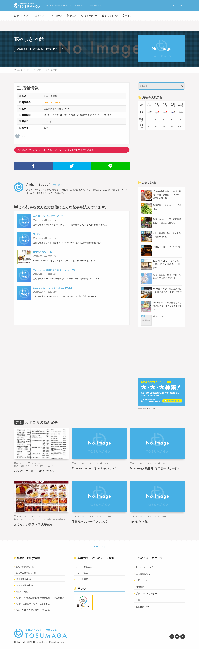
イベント (41, 15)
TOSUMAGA (39, 642)
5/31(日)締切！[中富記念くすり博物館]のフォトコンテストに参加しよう (167, 306)
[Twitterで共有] (72, 166)
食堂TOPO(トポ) (42, 251)
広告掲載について (144, 573)
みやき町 (20, 466)
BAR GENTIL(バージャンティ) (166, 247)
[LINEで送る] (110, 166)
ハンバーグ (51, 466)
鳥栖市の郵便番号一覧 (26, 573)
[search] (182, 86)
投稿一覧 (56, 185)
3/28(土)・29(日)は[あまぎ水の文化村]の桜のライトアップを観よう (167, 292)
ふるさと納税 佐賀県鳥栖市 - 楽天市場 (33, 610)
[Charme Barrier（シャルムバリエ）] (24, 293)
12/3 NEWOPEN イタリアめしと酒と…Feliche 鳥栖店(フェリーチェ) (167, 264)
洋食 (49, 49)
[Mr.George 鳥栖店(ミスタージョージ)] (24, 275)
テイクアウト (23, 15)
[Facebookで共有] (33, 166)
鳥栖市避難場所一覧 (25, 567)
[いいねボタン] (17, 136)
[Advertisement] (71, 314)
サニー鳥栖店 (82, 579)
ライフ (128, 15)
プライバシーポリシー (146, 593)
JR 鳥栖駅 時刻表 (23, 579)
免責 (138, 600)
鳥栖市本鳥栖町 (58, 519)
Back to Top (99, 546)
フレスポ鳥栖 (45, 519)
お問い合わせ (142, 580)
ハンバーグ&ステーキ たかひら (34, 471)
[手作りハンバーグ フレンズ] (24, 221)
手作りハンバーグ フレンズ (48, 216)
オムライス (21, 519)
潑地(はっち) (158, 316)
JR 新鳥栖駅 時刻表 (24, 585)
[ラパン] (24, 239)
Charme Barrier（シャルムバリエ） (53, 287)
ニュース (58, 15)
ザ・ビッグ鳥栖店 (84, 567)
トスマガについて (144, 567)
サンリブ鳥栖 (82, 573)
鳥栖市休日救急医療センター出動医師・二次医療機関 (40, 597)
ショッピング (111, 15)
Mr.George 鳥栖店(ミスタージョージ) (54, 269)
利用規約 (140, 586)
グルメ (73, 15)
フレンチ (106, 463)
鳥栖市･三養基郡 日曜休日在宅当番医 (33, 603)
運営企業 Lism (142, 606)
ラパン (36, 234)
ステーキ (59, 49)
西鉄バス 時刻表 (23, 591)
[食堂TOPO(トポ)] (24, 257)
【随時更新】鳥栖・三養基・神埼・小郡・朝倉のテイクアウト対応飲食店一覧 (167, 194)
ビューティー (90, 15)
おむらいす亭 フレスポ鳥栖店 (33, 524)
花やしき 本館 (139, 521)
